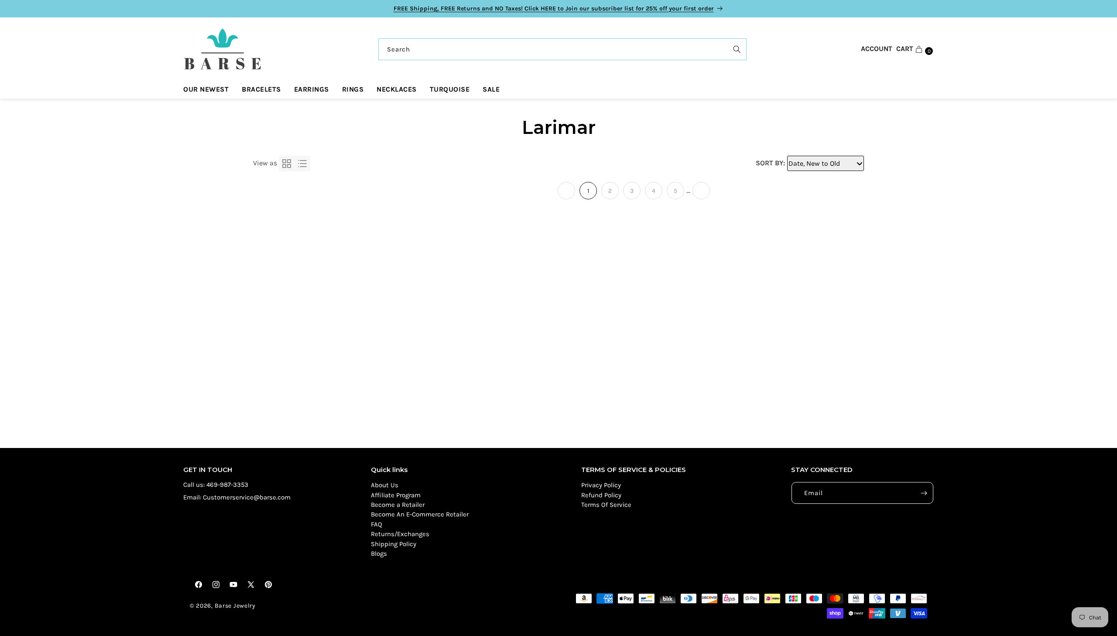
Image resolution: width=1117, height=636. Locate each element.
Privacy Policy (601, 485)
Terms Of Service (606, 505)
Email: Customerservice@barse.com (237, 497)
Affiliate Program (396, 495)
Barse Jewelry (235, 605)
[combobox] (562, 49)
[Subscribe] (923, 493)
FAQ (376, 524)
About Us (384, 485)
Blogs (379, 553)
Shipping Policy (393, 544)
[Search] (737, 49)
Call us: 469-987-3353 (215, 485)
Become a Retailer (398, 505)
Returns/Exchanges (400, 534)
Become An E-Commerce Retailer (420, 514)
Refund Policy (601, 495)
